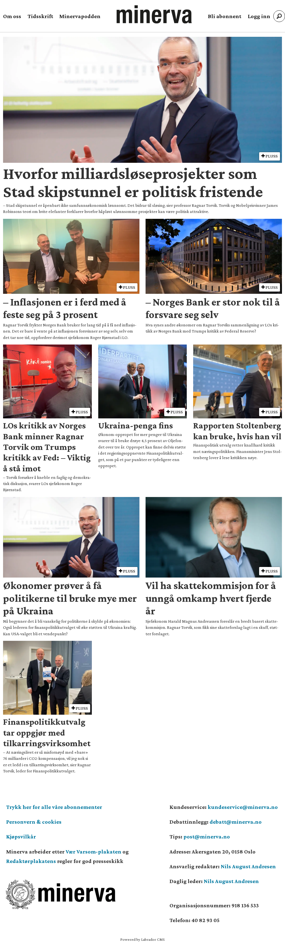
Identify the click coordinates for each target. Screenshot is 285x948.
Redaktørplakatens (31, 861)
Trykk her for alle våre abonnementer (54, 807)
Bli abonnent (224, 16)
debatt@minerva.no (236, 822)
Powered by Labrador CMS (142, 939)
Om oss (12, 16)
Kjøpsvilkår (21, 836)
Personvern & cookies (34, 822)
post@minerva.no (206, 836)
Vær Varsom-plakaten (93, 851)
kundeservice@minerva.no (243, 807)
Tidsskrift (40, 16)
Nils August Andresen (248, 866)
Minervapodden (79, 16)
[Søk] (279, 16)
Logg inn (259, 16)
